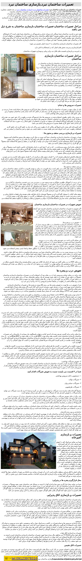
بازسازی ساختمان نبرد (25, 10)
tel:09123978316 (24, 558)
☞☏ (20, 558)
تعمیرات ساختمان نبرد (41, 10)
